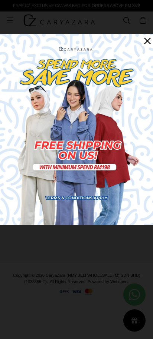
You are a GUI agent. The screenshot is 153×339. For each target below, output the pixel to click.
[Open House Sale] (76, 129)
